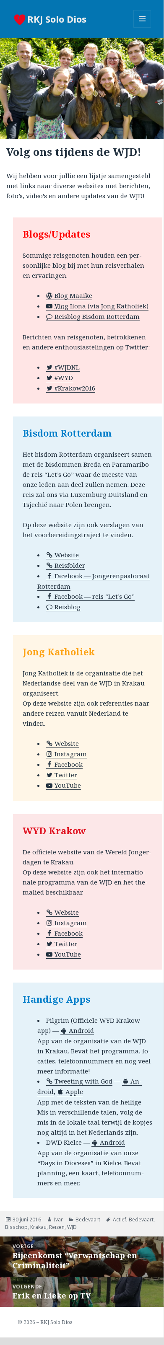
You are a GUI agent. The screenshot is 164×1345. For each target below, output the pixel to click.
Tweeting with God (83, 1081)
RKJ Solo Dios (56, 19)
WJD (72, 1227)
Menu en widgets (142, 27)
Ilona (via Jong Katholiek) (101, 306)
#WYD (64, 377)
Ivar (58, 1219)
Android (81, 1030)
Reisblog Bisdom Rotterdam (97, 316)
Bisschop (16, 1227)
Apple (74, 1091)
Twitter (66, 775)
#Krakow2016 (75, 388)
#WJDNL (67, 367)
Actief (119, 1219)
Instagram (71, 754)
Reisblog (68, 607)
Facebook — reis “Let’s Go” (95, 596)
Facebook (69, 764)
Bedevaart (87, 1219)
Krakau (38, 1227)
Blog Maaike (73, 295)
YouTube (68, 785)
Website (67, 555)
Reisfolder (70, 565)
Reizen (57, 1227)
